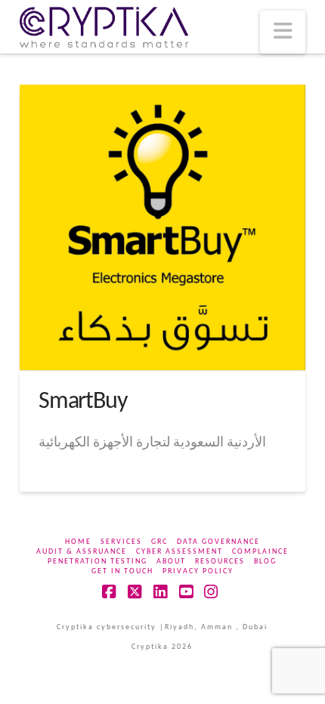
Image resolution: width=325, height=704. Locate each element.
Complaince (260, 552)
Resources (220, 561)
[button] (282, 32)
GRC (159, 542)
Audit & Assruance (81, 552)
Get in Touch (122, 571)
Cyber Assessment (179, 552)
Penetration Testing (97, 561)
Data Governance (218, 542)
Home (78, 542)
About (171, 561)
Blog (265, 561)
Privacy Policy (198, 571)
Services (121, 542)
